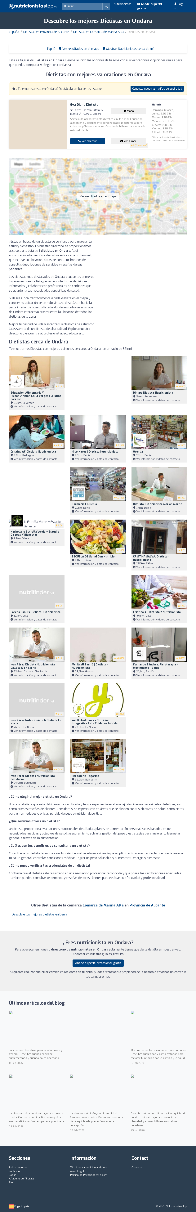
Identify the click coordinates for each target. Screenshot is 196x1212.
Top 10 (51, 49)
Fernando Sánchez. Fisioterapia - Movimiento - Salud (155, 666)
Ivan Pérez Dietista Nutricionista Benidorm (33, 777)
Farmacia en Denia (84, 504)
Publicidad (15, 1171)
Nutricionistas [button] (122, 4)
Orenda (138, 452)
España (14, 32)
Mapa (130, 111)
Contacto (136, 1167)
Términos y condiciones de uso (89, 1167)
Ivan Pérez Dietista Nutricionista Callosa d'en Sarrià (33, 666)
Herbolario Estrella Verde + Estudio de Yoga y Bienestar (35, 533)
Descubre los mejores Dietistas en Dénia (39, 914)
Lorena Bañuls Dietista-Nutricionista (35, 612)
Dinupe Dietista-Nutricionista (153, 393)
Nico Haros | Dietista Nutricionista (95, 452)
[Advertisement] (144, 266)
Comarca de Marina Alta (103, 905)
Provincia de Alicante (147, 905)
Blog (11, 1182)
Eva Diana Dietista (84, 104)
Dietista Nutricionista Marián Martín (157, 504)
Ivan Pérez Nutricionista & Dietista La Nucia (36, 721)
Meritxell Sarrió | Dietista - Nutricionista (90, 666)
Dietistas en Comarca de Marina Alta (98, 32)
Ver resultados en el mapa (98, 196)
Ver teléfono (89, 141)
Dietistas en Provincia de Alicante (46, 32)
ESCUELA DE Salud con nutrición (94, 556)
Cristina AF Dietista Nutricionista (33, 452)
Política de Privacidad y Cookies (89, 1175)
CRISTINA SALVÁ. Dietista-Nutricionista (151, 558)
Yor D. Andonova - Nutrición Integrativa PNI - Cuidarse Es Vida (95, 721)
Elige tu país (21, 1206)
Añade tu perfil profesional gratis (98, 963)
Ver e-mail (130, 141)
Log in (178, 6)
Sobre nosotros (18, 1167)
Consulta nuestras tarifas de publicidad (157, 89)
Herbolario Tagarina (85, 776)
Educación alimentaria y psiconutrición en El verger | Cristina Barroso (36, 396)
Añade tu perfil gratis (149, 6)
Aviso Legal (77, 1171)
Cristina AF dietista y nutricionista (157, 612)
